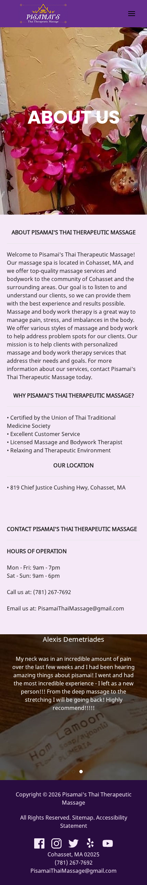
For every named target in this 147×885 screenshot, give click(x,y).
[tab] (66, 771)
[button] (131, 13)
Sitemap (82, 817)
